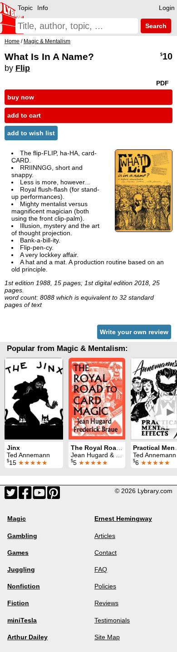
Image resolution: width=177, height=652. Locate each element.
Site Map (107, 637)
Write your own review (134, 332)
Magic (16, 518)
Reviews (106, 603)
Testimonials (112, 620)
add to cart (24, 115)
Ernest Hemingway (123, 518)
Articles (104, 535)
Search (155, 26)
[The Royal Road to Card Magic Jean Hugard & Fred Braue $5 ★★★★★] (97, 399)
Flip (22, 68)
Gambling (22, 535)
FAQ (100, 569)
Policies (105, 586)
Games (18, 552)
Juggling (21, 569)
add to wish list (31, 133)
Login (167, 7)
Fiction (18, 603)
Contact (105, 552)
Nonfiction (23, 586)
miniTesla (22, 620)
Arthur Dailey (27, 637)
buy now (20, 97)
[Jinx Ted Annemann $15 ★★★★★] (34, 399)
